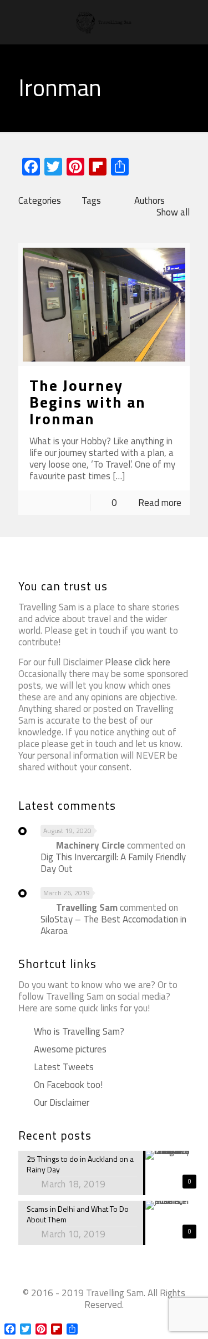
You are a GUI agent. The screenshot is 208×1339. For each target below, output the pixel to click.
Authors (149, 200)
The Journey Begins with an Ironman (87, 401)
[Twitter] (104, 1322)
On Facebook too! (67, 1084)
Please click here (137, 662)
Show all (173, 212)
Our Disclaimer (60, 1102)
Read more (159, 502)
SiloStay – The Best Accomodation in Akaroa (113, 925)
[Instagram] (119, 1322)
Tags (91, 200)
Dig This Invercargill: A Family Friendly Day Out (113, 863)
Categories (39, 200)
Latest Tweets (64, 1067)
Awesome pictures (70, 1049)
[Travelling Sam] (104, 22)
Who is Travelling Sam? (79, 1031)
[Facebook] (89, 1322)
